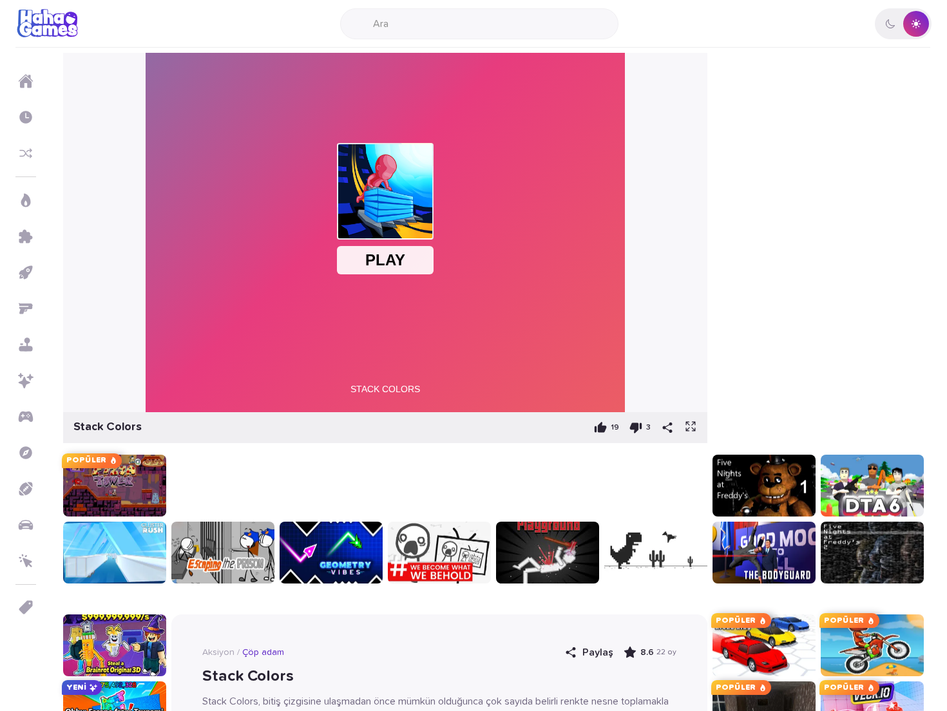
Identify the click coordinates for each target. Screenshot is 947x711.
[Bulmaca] (26, 236)
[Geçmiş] (26, 117)
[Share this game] (667, 427)
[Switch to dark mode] (903, 23)
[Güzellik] (26, 381)
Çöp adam (263, 652)
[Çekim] (26, 308)
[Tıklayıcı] (26, 561)
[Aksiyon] (26, 200)
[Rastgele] (26, 153)
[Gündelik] (26, 345)
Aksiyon (218, 652)
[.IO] (26, 417)
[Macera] (26, 453)
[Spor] (26, 489)
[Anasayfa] (26, 81)
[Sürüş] (26, 525)
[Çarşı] (26, 272)
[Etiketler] (26, 607)
